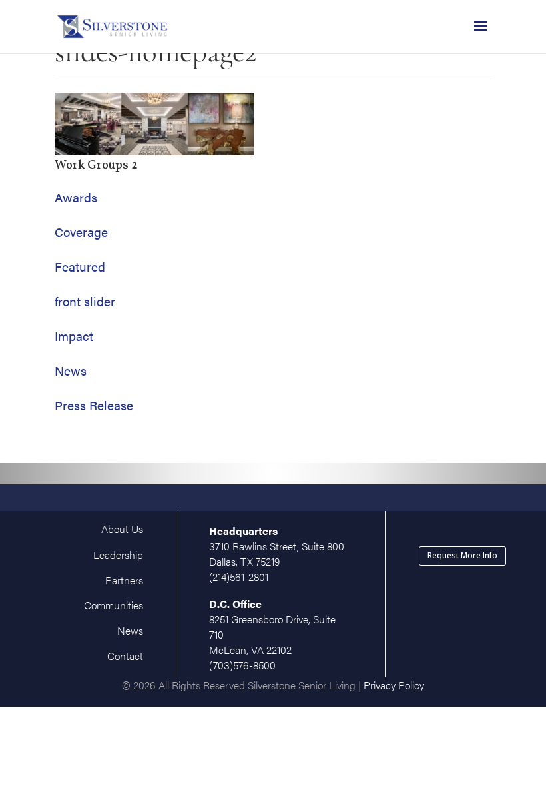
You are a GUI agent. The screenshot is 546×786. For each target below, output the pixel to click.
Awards (76, 197)
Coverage (81, 232)
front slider (85, 301)
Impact (74, 336)
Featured (80, 267)
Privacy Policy (394, 685)
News (71, 371)
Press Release (94, 405)
